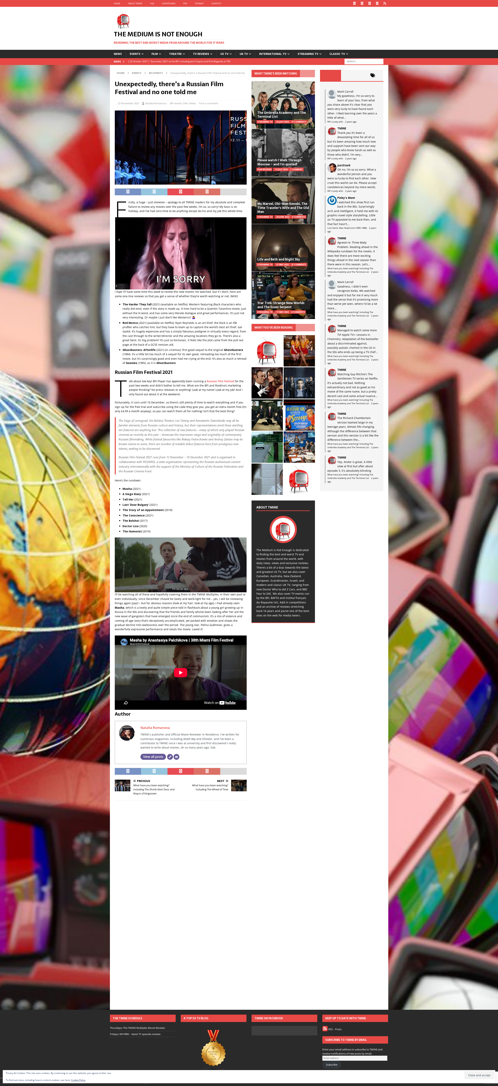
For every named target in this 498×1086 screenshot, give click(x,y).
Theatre (175, 54)
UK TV (244, 54)
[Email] (176, 757)
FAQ (152, 3)
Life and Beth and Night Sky (278, 259)
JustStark (344, 165)
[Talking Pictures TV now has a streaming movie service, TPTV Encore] (299, 415)
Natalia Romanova (156, 103)
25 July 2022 (282, 121)
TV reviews (201, 54)
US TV (224, 54)
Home (117, 3)
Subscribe (331, 1064)
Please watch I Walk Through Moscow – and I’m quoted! (279, 162)
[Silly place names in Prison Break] (267, 447)
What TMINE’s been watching (275, 73)
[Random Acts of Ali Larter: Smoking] (267, 350)
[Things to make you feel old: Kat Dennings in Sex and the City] (299, 350)
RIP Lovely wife (335, 121)
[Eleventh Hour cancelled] (299, 479)
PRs (185, 3)
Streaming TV (308, 54)
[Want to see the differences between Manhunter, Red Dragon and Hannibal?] (267, 479)
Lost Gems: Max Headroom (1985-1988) (347, 227)
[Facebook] (354, 3)
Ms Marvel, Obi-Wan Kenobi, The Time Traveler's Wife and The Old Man (283, 207)
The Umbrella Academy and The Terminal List (281, 114)
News (118, 54)
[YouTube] (377, 3)
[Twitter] (362, 3)
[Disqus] (181, 854)
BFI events (176, 103)
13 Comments (298, 264)
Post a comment (208, 103)
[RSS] (384, 3)
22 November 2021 (128, 103)
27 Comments (298, 121)
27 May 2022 (282, 264)
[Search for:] (364, 61)
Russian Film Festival (220, 381)
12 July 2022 (281, 169)
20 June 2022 (282, 217)
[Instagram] (369, 3)
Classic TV (337, 54)
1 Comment (296, 169)
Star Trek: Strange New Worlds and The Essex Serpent (280, 304)
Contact (216, 3)
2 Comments (298, 312)
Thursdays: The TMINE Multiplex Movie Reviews (137, 1028)
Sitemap (199, 3)
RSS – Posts (335, 1029)
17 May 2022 (282, 312)
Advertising (168, 3)
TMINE (341, 128)
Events (135, 54)
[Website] (170, 757)
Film (155, 54)
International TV (272, 54)
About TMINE (135, 3)
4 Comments (298, 217)
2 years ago (351, 121)
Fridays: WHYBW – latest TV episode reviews (135, 1034)
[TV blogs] (213, 1051)
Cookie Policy (78, 1080)
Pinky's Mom (346, 198)
